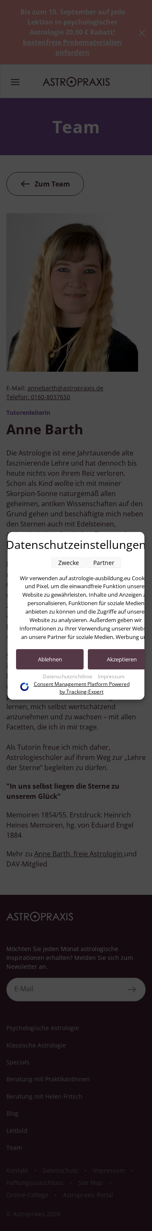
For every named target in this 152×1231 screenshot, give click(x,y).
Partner (103, 562)
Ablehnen (50, 659)
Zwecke (68, 562)
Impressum (111, 676)
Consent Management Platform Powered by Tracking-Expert (82, 687)
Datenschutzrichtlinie (68, 676)
